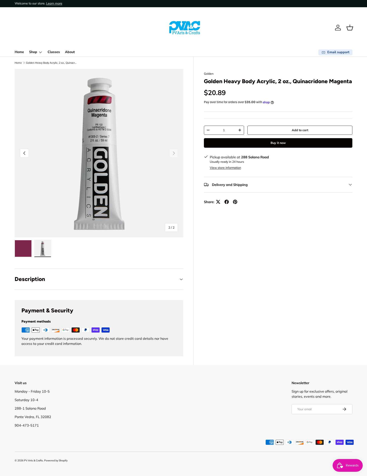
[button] (349, 27)
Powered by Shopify (56, 460)
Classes (54, 52)
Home (19, 52)
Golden (208, 74)
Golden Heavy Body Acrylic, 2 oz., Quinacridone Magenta (51, 62)
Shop (33, 52)
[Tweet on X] (218, 202)
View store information (225, 168)
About (70, 52)
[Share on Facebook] (226, 202)
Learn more (54, 3)
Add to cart (300, 130)
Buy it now (278, 143)
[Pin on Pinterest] (235, 202)
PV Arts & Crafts (33, 460)
